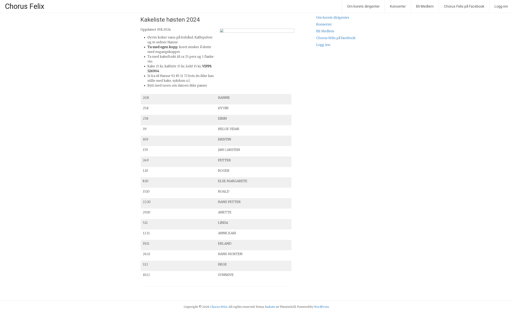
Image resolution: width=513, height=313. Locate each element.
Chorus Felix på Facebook (464, 6)
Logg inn (501, 6)
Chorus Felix (24, 6)
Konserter (398, 6)
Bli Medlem (425, 6)
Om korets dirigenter (363, 6)
